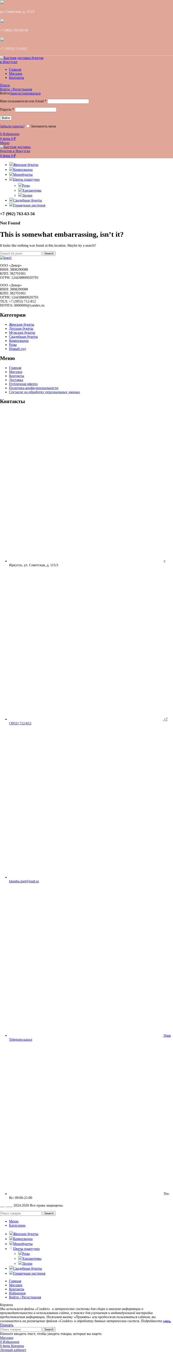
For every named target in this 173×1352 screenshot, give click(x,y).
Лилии (27, 195)
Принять (6, 1325)
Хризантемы (31, 190)
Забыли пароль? (12, 126)
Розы (26, 185)
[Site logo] (22, 62)
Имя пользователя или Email (23, 101)
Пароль (7, 109)
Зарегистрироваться (25, 93)
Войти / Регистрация (25, 1297)
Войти (6, 118)
